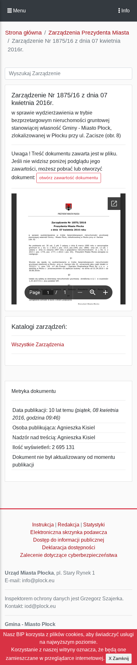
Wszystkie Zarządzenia (37, 344)
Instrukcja (43, 524)
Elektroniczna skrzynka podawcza (68, 532)
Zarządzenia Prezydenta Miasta (88, 32)
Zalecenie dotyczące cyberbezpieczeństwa (68, 555)
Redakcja (68, 524)
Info (125, 10)
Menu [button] (19, 10)
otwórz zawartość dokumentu (68, 177)
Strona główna (23, 32)
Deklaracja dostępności (68, 547)
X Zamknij (119, 658)
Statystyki (94, 524)
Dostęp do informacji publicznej (68, 540)
